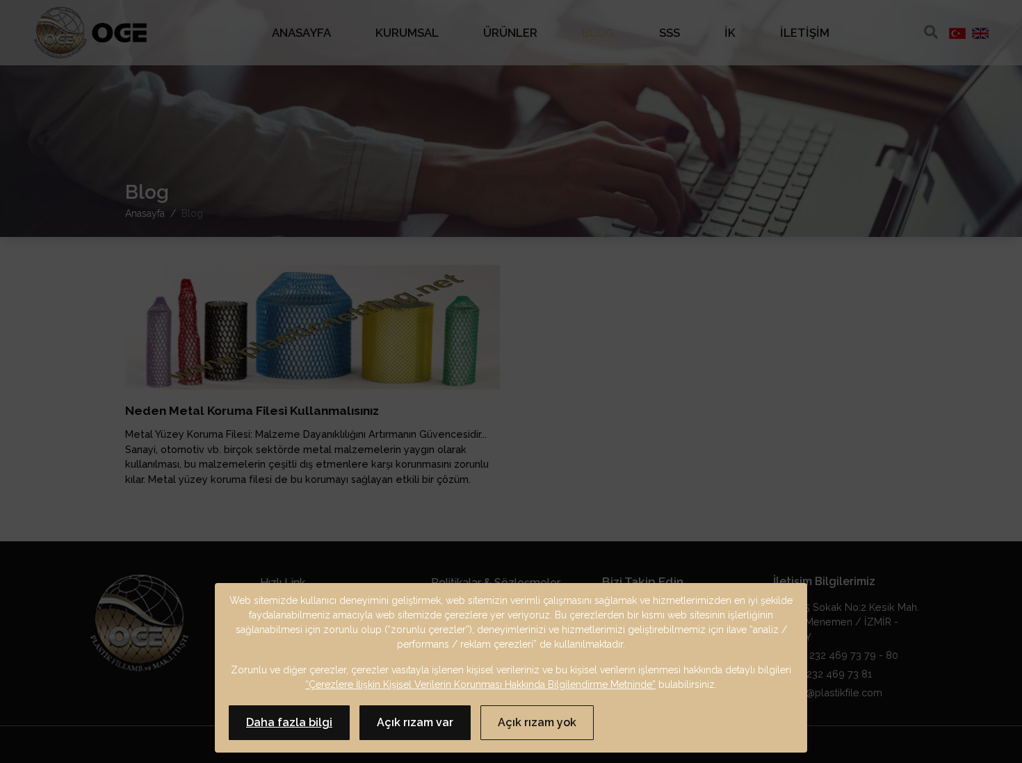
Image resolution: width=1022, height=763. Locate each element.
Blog (598, 33)
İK (730, 33)
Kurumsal (407, 33)
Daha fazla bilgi (289, 722)
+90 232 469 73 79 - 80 (842, 655)
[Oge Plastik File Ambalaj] (90, 33)
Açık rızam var (415, 722)
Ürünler (510, 33)
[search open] (931, 32)
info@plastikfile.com (834, 692)
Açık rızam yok (537, 722)
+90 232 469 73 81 (828, 674)
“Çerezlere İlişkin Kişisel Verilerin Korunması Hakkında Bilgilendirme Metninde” (480, 684)
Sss (669, 33)
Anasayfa (301, 33)
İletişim (804, 33)
